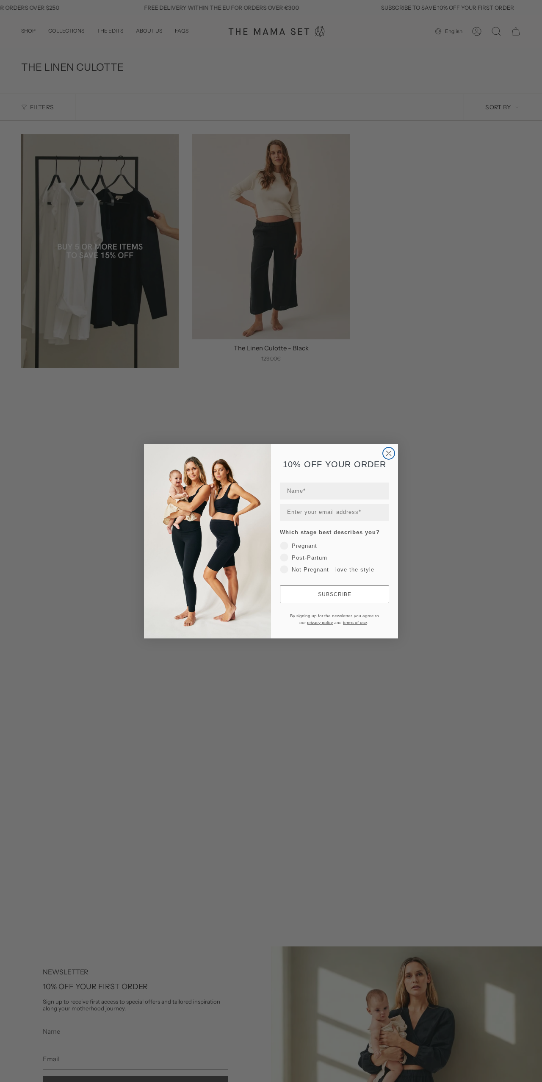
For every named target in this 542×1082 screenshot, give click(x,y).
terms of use (355, 622)
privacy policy (320, 622)
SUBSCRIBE (334, 594)
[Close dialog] (389, 453)
